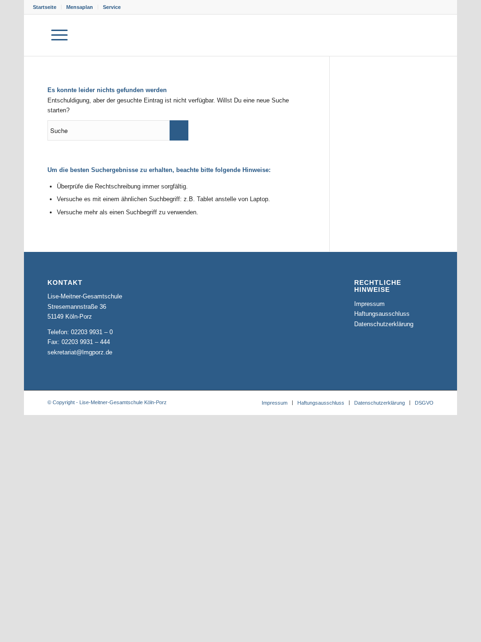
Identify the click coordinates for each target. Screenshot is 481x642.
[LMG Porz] (403, 35)
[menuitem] (47, 7)
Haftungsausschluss (382, 313)
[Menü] (59, 35)
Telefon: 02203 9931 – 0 (80, 332)
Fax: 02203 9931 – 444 (78, 341)
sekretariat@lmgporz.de (79, 352)
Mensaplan (79, 7)
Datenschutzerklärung (383, 324)
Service (112, 7)
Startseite (44, 7)
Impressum (369, 303)
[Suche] (36, 35)
